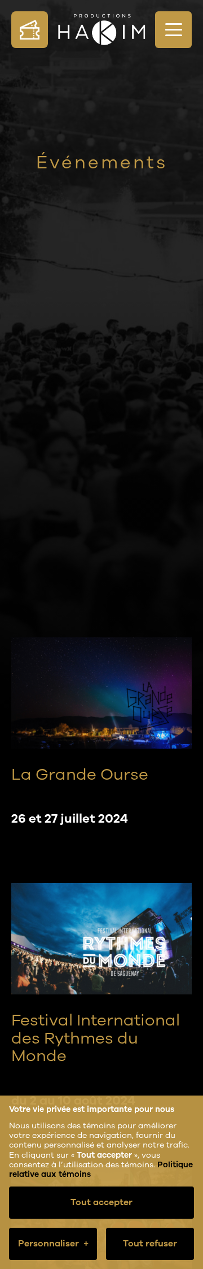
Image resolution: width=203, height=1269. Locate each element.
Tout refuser (150, 1243)
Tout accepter (101, 1202)
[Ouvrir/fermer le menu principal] (173, 29)
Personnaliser (53, 1243)
